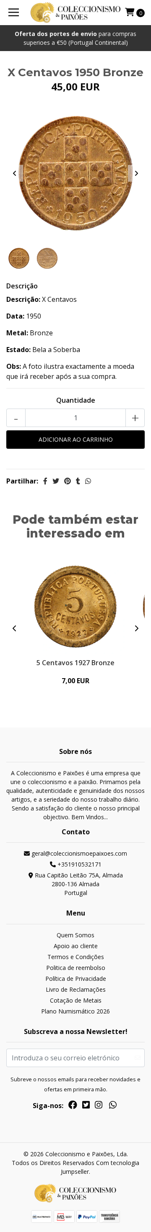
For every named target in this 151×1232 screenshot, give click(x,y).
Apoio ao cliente (76, 946)
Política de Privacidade (75, 979)
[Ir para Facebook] (72, 1106)
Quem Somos (75, 935)
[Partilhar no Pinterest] (67, 481)
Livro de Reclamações (76, 989)
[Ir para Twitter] (86, 1106)
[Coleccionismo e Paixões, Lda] (75, 12)
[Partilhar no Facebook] (45, 481)
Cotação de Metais (76, 1000)
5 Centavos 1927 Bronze (75, 662)
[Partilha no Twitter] (55, 481)
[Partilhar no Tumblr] (78, 481)
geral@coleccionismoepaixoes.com (78, 853)
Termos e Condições (75, 957)
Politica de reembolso (75, 968)
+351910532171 (79, 864)
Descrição (22, 286)
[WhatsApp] (112, 1106)
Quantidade (75, 400)
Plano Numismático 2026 (75, 1011)
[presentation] (14, 173)
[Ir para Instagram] (98, 1106)
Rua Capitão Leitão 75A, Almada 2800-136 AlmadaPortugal (78, 884)
